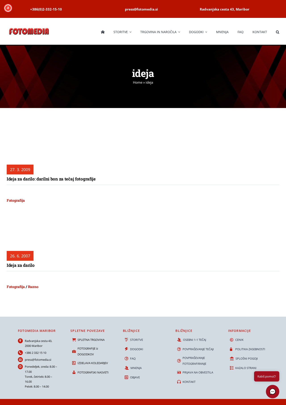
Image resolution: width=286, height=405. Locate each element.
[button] (277, 31)
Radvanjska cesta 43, (38, 341)
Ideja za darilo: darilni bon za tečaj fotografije (51, 179)
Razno (33, 286)
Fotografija (16, 200)
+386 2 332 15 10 (35, 353)
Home (137, 82)
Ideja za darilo (21, 265)
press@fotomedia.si (38, 360)
